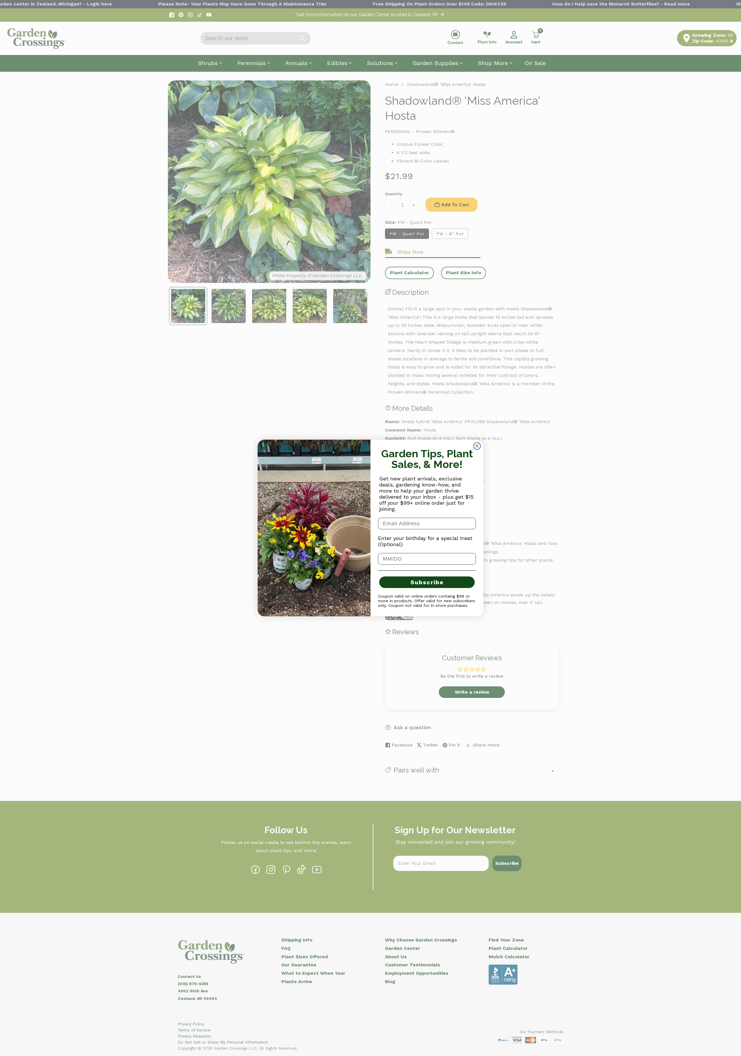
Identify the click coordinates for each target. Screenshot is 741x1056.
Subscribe (427, 582)
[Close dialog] (477, 446)
